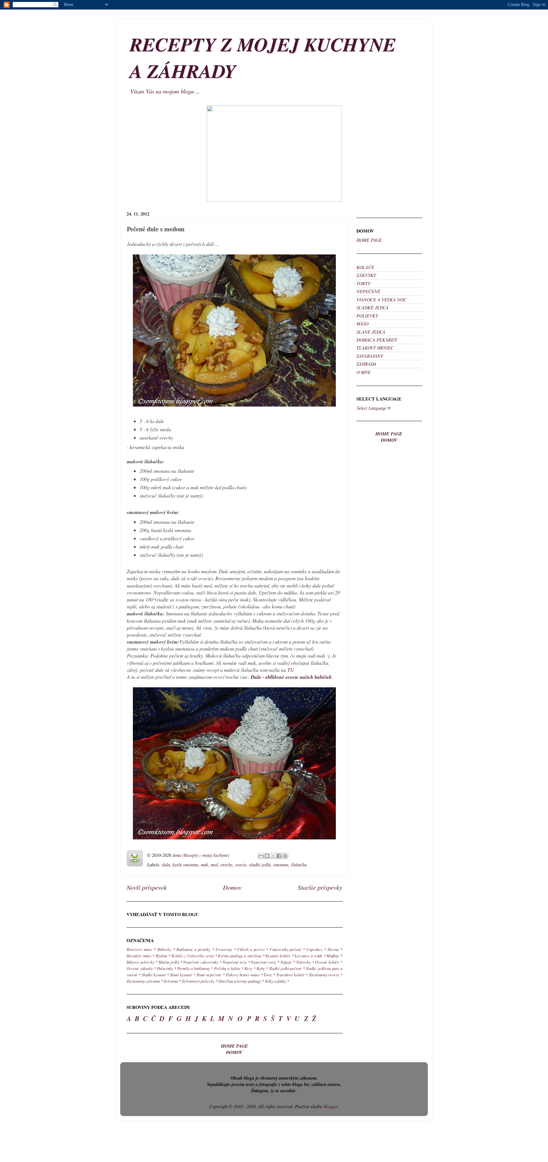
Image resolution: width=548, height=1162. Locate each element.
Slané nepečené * (210, 974)
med (214, 865)
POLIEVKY (367, 316)
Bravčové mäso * (141, 949)
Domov (232, 887)
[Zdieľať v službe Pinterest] (285, 856)
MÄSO (362, 324)
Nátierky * (305, 962)
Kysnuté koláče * (279, 955)
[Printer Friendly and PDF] (135, 859)
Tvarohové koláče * (292, 974)
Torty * (269, 974)
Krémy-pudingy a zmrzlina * (241, 955)
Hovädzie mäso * (140, 955)
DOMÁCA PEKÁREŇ (376, 340)
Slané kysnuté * (182, 974)
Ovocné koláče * (328, 962)
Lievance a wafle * (310, 955)
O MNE (363, 372)
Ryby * (262, 968)
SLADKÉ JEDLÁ (372, 308)
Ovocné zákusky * (141, 968)
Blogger (330, 1106)
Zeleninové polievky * (200, 981)
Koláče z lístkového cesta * (194, 955)
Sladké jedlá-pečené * (287, 968)
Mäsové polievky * (142, 962)
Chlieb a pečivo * (252, 949)
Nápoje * (287, 962)
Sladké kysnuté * (155, 974)
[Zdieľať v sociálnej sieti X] (273, 856)
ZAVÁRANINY (369, 356)
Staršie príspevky (320, 887)
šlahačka (299, 865)
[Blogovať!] (267, 856)
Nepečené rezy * (236, 962)
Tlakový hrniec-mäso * (244, 974)
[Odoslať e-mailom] (261, 856)
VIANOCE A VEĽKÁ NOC (381, 300)
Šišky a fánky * (277, 981)
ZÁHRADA (366, 364)
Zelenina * (172, 981)
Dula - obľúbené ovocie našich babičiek (291, 676)
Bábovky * (166, 949)
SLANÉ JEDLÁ (370, 332)
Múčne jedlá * (170, 962)
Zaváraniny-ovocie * (325, 974)
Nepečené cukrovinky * (202, 962)
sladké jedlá (260, 865)
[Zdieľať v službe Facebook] (279, 856)
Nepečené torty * (265, 962)
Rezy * (250, 968)
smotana (280, 865)
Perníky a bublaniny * (195, 968)
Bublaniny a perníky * (195, 949)
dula (166, 865)
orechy (226, 865)
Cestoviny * (226, 949)
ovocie (240, 865)
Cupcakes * (316, 949)
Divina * (335, 949)
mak (204, 865)
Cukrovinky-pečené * (287, 949)
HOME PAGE (369, 240)
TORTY (363, 283)
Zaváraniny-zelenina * (145, 981)
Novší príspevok (147, 887)
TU (290, 669)
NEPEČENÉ (368, 291)
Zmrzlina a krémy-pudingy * (241, 981)
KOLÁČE (365, 267)
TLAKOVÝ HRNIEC (375, 348)
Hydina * (162, 955)
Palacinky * (166, 968)
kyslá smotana (185, 865)
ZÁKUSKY (366, 275)
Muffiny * (334, 955)
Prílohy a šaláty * (229, 968)
